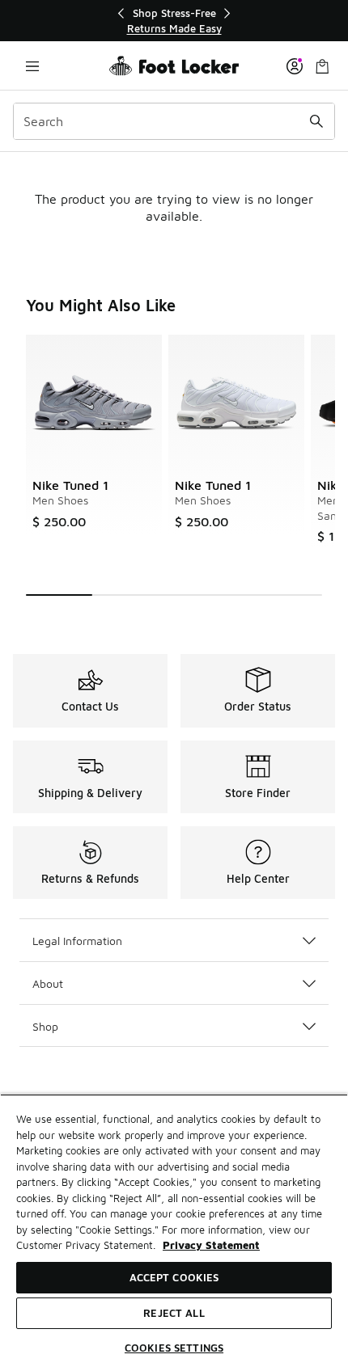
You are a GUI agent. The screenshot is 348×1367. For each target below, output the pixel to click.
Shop (45, 1026)
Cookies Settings (174, 1347)
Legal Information (77, 940)
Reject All (173, 1312)
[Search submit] (316, 121)
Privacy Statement (211, 1244)
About (47, 983)
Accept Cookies (174, 1277)
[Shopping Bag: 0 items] (322, 65)
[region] (174, 20)
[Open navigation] (32, 65)
